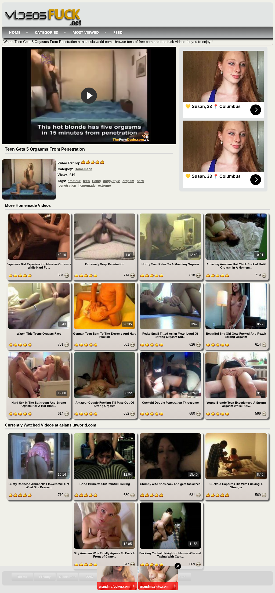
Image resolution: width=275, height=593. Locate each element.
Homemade (83, 169)
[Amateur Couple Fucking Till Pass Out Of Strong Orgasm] (105, 353)
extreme (104, 185)
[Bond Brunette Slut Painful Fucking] (105, 434)
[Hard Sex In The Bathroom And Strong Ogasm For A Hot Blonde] (39, 353)
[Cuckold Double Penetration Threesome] (171, 353)
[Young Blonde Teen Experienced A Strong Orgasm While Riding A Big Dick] (236, 353)
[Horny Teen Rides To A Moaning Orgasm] (171, 214)
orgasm (128, 181)
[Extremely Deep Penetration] (105, 214)
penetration (67, 185)
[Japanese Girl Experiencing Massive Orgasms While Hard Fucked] (39, 214)
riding (96, 181)
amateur (74, 181)
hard (140, 181)
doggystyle (111, 181)
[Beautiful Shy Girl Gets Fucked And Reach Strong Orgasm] (236, 284)
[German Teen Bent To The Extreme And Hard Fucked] (105, 284)
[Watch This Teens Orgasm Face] (39, 284)
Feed (117, 32)
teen (86, 181)
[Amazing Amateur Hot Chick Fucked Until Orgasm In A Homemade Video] (236, 214)
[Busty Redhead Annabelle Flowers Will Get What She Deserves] (39, 434)
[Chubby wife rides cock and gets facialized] (171, 434)
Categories (46, 32)
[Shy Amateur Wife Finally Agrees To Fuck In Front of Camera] (105, 503)
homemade (87, 185)
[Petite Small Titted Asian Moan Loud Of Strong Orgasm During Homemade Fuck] (171, 284)
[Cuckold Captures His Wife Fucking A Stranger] (236, 434)
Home (14, 32)
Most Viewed (86, 32)
